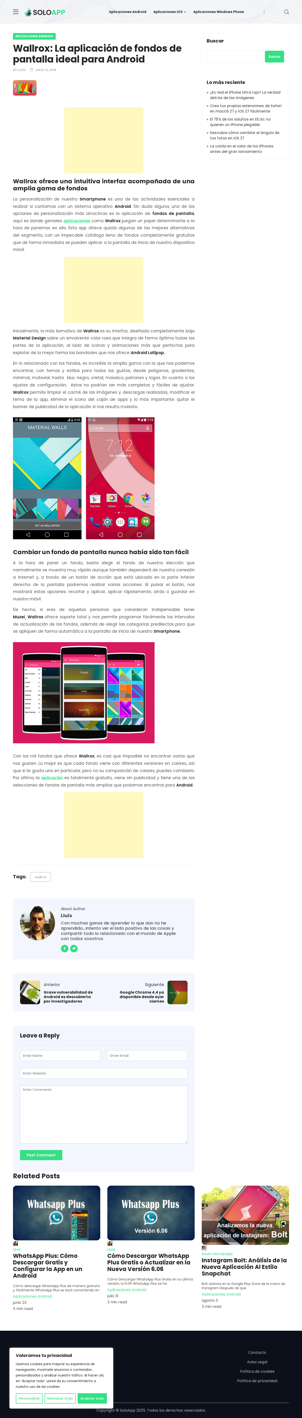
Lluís (21, 70)
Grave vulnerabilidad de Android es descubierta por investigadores (68, 997)
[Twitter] (74, 948)
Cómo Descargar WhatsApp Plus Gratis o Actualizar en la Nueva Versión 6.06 (148, 1262)
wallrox (40, 876)
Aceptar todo (92, 1398)
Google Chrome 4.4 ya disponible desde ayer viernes (142, 997)
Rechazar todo (60, 1398)
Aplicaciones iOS (168, 11)
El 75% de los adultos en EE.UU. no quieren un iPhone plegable (240, 122)
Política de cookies (257, 1371)
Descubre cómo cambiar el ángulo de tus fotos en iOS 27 (244, 135)
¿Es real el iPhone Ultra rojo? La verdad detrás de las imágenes (245, 95)
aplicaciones (76, 221)
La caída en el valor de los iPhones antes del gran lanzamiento (241, 149)
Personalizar (29, 1398)
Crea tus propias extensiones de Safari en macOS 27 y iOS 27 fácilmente (246, 108)
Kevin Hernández (217, 1254)
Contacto (257, 1352)
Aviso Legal (257, 1362)
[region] (61, 1378)
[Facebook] (64, 948)
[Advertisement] (105, 140)
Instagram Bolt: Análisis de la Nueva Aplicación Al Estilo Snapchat (244, 1267)
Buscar (215, 41)
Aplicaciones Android (127, 11)
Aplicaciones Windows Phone (218, 11)
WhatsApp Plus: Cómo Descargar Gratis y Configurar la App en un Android (47, 1266)
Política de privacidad (257, 1381)
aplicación (52, 778)
